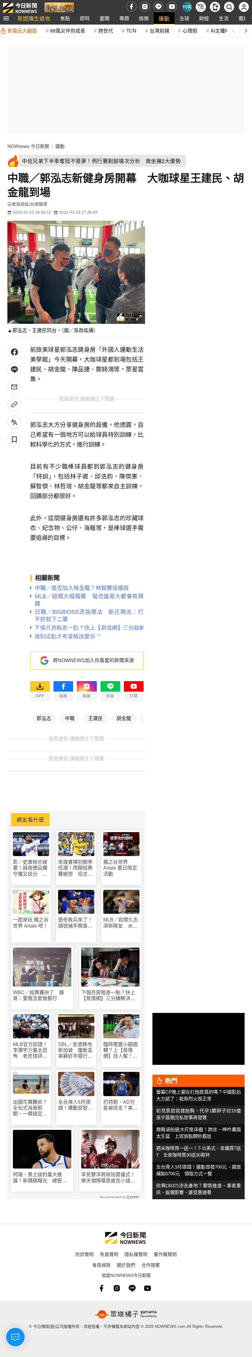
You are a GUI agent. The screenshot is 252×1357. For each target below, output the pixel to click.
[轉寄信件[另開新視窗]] (14, 387)
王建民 (95, 718)
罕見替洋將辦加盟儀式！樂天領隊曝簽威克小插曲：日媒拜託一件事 (108, 1177)
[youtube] (172, 7)
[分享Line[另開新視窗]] (14, 369)
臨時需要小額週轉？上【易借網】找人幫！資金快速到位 (120, 1050)
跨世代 (105, 30)
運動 (164, 18)
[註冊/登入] (244, 7)
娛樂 (144, 18)
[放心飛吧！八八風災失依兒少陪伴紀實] (59, 8)
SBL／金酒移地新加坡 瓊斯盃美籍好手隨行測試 (75, 1050)
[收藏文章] (14, 439)
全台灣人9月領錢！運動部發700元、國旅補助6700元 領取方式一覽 (76, 1105)
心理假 (190, 30)
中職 (70, 718)
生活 (224, 18)
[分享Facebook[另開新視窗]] (14, 352)
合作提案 (150, 1264)
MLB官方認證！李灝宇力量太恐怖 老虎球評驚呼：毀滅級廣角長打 (30, 1050)
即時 (85, 18)
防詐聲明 (84, 1254)
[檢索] (229, 7)
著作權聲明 (165, 1254)
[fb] (131, 7)
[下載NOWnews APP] (215, 7)
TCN (131, 30)
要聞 (104, 18)
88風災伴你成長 (67, 30)
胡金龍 (123, 718)
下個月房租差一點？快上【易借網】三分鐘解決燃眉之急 (108, 995)
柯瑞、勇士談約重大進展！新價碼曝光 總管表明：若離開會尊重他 (40, 1177)
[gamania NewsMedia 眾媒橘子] (126, 1314)
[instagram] (145, 7)
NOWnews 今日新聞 (28, 146)
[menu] (6, 18)
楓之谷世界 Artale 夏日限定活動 (120, 867)
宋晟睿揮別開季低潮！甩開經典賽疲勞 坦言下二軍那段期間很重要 (75, 868)
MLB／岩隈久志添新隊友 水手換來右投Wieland (120, 923)
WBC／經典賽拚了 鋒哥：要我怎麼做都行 (38, 995)
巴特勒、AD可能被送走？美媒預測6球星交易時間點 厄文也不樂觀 (120, 1105)
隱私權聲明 (136, 1254)
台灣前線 (159, 30)
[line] (158, 7)
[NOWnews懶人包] (201, 7)
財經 (204, 18)
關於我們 (126, 1264)
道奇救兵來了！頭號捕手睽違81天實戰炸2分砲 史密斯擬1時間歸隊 (76, 923)
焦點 (65, 18)
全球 (184, 18)
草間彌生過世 (33, 18)
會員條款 (101, 1264)
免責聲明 (109, 1254)
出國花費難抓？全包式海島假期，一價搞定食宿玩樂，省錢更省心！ (30, 1108)
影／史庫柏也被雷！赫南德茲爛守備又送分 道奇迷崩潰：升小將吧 (30, 868)
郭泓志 (44, 718)
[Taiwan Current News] (187, 7)
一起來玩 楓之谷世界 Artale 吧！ (31, 922)
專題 (124, 18)
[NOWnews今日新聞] (20, 6)
